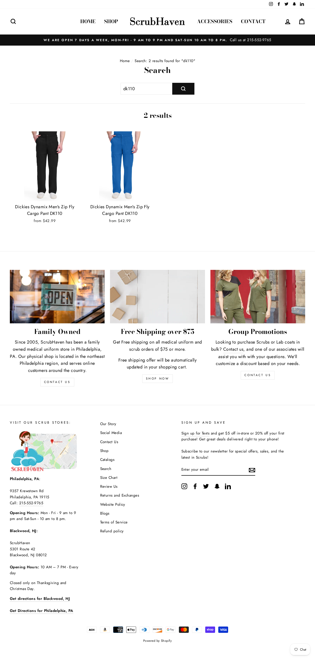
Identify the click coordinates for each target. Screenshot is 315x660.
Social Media (111, 432)
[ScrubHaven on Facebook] (195, 486)
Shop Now (157, 378)
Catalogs (107, 459)
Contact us (233, 349)
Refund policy (112, 531)
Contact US (57, 382)
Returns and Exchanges (119, 495)
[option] (157, 40)
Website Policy (112, 504)
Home (87, 21)
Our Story (108, 424)
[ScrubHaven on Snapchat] (217, 486)
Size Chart (109, 477)
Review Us (109, 486)
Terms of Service (114, 522)
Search (105, 468)
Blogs (105, 513)
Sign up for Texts (195, 433)
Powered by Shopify (157, 641)
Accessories (214, 21)
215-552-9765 (31, 503)
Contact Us (257, 375)
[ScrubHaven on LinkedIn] (228, 486)
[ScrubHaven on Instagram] (184, 486)
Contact (253, 21)
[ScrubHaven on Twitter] (206, 486)
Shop (111, 21)
